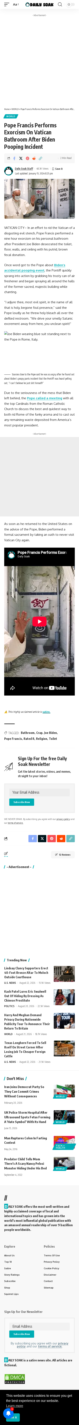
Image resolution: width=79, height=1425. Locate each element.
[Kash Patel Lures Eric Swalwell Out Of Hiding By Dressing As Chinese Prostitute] (64, 997)
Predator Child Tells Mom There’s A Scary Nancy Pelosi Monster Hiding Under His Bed (25, 1163)
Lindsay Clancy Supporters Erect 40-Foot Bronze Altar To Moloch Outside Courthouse (26, 972)
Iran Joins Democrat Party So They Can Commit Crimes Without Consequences (24, 1091)
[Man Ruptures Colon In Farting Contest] (64, 1142)
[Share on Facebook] (14, 158)
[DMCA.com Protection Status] (14, 1379)
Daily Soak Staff (24, 168)
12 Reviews (65, 854)
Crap (39, 733)
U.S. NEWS (10, 982)
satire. (46, 711)
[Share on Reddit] (34, 158)
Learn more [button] (14, 1406)
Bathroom (28, 733)
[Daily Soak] (39, 4)
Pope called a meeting (44, 398)
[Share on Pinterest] (27, 158)
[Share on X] (21, 158)
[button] (7, 4)
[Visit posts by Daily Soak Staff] (8, 171)
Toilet (53, 738)
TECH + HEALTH (60, 1146)
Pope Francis (13, 738)
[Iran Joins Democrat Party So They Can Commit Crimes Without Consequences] (64, 1091)
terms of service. (15, 822)
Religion (41, 738)
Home (6, 109)
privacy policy (63, 819)
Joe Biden (50, 733)
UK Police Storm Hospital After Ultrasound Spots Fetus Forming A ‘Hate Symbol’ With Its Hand (27, 1117)
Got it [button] (13, 1417)
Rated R (29, 738)
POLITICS (9, 1006)
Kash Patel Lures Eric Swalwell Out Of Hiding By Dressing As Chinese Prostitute (25, 996)
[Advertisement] (39, 58)
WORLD (15, 109)
